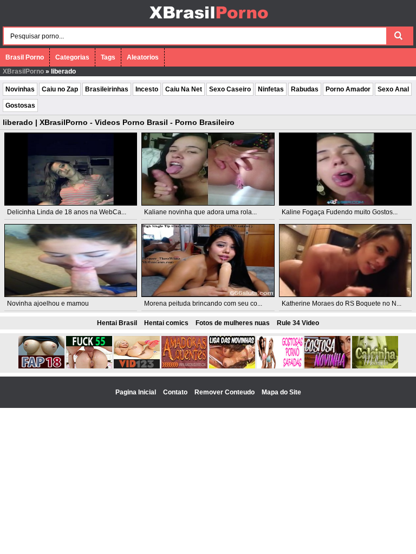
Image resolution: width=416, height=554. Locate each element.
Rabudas (304, 89)
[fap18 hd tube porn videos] (41, 366)
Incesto (146, 89)
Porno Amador (348, 89)
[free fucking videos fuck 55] (89, 366)
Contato (176, 392)
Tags (108, 57)
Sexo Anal (393, 89)
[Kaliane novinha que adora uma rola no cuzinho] (208, 169)
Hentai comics (166, 323)
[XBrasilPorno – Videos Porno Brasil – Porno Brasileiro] (208, 20)
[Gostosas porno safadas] (280, 366)
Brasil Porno (24, 57)
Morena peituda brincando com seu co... (203, 303)
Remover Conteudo (225, 392)
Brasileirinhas (106, 89)
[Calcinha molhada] (375, 366)
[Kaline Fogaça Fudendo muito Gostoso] (345, 169)
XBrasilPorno (23, 71)
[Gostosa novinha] (327, 366)
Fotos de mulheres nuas (233, 323)
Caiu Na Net (183, 89)
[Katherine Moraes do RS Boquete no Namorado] (345, 260)
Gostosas (20, 105)
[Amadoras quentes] (184, 366)
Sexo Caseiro (230, 89)
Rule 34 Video (298, 323)
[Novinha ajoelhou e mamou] (71, 260)
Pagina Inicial (136, 392)
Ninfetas (271, 89)
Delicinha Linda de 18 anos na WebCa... (66, 212)
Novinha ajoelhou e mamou (48, 303)
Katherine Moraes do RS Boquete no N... (341, 303)
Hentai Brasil (117, 323)
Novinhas (20, 89)
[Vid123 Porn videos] (137, 366)
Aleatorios (143, 57)
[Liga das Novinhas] (232, 366)
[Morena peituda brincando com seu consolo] (208, 260)
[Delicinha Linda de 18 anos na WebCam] (71, 169)
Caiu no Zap (60, 89)
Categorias (72, 57)
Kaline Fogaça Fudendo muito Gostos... (340, 212)
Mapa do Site (281, 392)
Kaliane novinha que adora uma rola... (200, 212)
